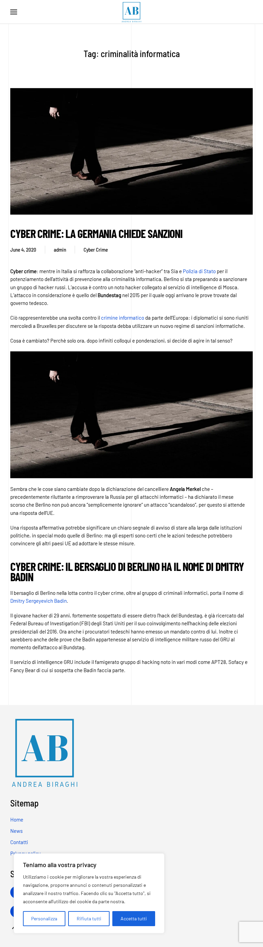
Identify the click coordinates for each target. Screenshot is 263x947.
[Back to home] (131, 12)
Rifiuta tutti (89, 918)
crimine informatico (122, 318)
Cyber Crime (96, 249)
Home (16, 819)
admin (60, 249)
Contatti (19, 842)
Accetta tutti (134, 918)
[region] (89, 893)
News (16, 831)
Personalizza (44, 918)
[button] (13, 12)
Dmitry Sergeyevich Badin (38, 601)
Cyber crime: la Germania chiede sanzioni (96, 233)
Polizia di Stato (199, 271)
